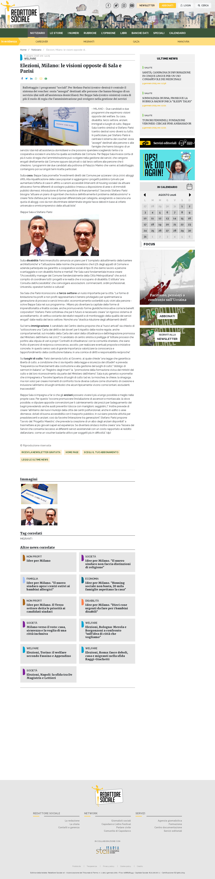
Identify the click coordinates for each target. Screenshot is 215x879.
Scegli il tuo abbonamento (101, 452)
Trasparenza (92, 866)
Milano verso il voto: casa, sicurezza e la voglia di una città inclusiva (46, 630)
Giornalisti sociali (121, 820)
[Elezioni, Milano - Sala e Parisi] (39, 515)
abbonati (167, 5)
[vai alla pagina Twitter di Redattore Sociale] (116, 5)
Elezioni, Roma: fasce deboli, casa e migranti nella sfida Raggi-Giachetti (106, 656)
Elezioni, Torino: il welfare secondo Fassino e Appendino (49, 654)
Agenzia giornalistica (170, 820)
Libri (123, 33)
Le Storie (56, 33)
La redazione (72, 820)
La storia (74, 824)
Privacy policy (108, 866)
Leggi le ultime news (35, 459)
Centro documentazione (168, 827)
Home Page (72, 452)
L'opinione (108, 33)
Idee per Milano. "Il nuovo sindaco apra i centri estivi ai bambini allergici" (48, 586)
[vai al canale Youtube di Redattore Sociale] (132, 5)
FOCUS (149, 244)
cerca (205, 5)
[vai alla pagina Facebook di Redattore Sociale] (108, 5)
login (187, 5)
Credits (140, 866)
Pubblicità (76, 866)
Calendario (177, 33)
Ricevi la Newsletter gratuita (41, 452)
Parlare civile (123, 827)
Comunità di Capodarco (117, 830)
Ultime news (167, 58)
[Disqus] (77, 732)
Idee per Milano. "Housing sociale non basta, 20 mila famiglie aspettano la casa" (105, 586)
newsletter (147, 5)
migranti (26, 538)
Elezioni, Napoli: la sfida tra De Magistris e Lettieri (49, 676)
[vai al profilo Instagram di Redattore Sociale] (124, 5)
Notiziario (37, 33)
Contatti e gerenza (68, 827)
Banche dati (140, 33)
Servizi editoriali (173, 830)
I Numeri (73, 33)
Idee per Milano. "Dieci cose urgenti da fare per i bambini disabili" (106, 608)
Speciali (158, 33)
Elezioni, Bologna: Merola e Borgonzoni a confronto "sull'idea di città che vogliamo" (105, 632)
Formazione (175, 824)
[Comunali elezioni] (39, 494)
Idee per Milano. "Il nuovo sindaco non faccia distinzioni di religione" (108, 564)
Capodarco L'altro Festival (116, 824)
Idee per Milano (39, 560)
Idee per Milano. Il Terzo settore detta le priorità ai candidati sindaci (46, 608)
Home (23, 49)
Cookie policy (125, 866)
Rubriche (90, 33)
